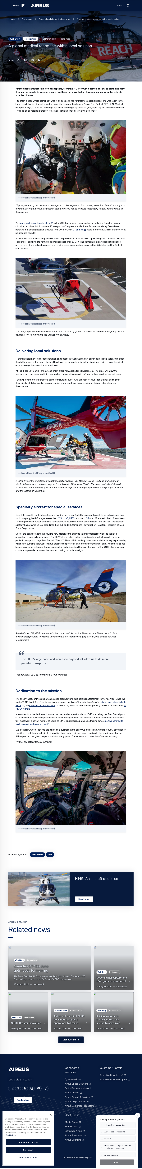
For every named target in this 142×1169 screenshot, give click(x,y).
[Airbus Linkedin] (32, 60)
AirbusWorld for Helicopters (113, 1079)
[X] (18, 1088)
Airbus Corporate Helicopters (79, 1105)
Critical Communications (77, 1088)
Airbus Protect (72, 1092)
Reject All (28, 1150)
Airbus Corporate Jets (76, 1101)
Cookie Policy (11, 1135)
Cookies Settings (28, 1157)
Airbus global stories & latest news (54, 19)
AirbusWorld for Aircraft (111, 1075)
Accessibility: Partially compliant (78, 1157)
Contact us (23, 1100)
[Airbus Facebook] (25, 60)
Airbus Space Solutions (76, 1083)
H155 (86, 518)
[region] (28, 1138)
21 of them (78, 229)
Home (12, 19)
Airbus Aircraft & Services (77, 1097)
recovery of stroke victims (42, 705)
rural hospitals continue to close (34, 223)
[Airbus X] (18, 60)
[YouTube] (39, 1088)
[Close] (51, 1115)
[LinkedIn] (11, 1088)
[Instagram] (32, 1088)
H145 (50, 854)
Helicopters (37, 854)
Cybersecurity (72, 1079)
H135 (72, 518)
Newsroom (27, 19)
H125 (59, 518)
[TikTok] (45, 1088)
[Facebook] (25, 1088)
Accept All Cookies (28, 1142)
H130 (65, 518)
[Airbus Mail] (39, 60)
